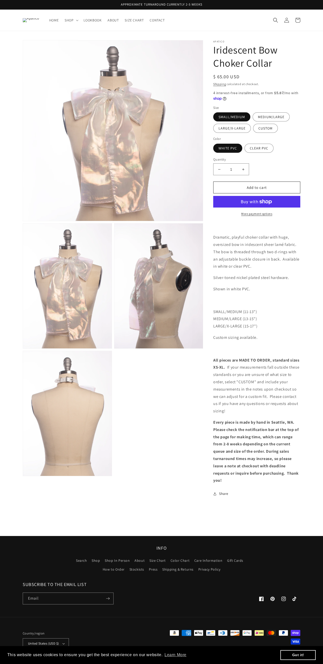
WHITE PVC (228, 148)
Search (81, 560)
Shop (96, 560)
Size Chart (157, 560)
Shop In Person (117, 560)
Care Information (208, 560)
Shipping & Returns (178, 569)
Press (153, 569)
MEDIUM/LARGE (271, 117)
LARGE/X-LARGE (232, 128)
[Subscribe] (107, 598)
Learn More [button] (175, 655)
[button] (71, 20)
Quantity (219, 159)
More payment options (256, 214)
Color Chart (180, 560)
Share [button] (223, 493)
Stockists (136, 569)
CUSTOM (265, 128)
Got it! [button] (298, 655)
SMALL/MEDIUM (232, 117)
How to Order (114, 569)
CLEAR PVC (259, 148)
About (139, 560)
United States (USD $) (43, 643)
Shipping (219, 84)
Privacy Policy (209, 569)
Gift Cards (235, 560)
